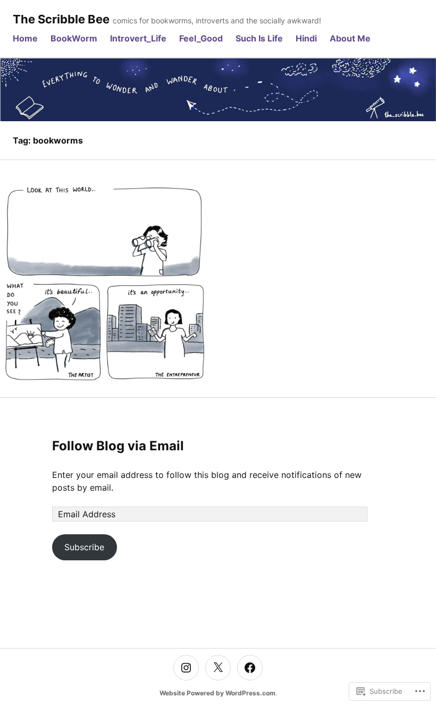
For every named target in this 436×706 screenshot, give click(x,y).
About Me (350, 38)
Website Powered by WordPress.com (217, 693)
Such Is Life (259, 38)
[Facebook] (250, 667)
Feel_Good (201, 38)
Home (25, 38)
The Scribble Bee (61, 19)
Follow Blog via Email (118, 445)
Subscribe (84, 547)
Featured (105, 268)
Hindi (306, 38)
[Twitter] (218, 667)
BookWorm (74, 38)
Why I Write (106, 284)
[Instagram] (186, 667)
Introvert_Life (138, 38)
